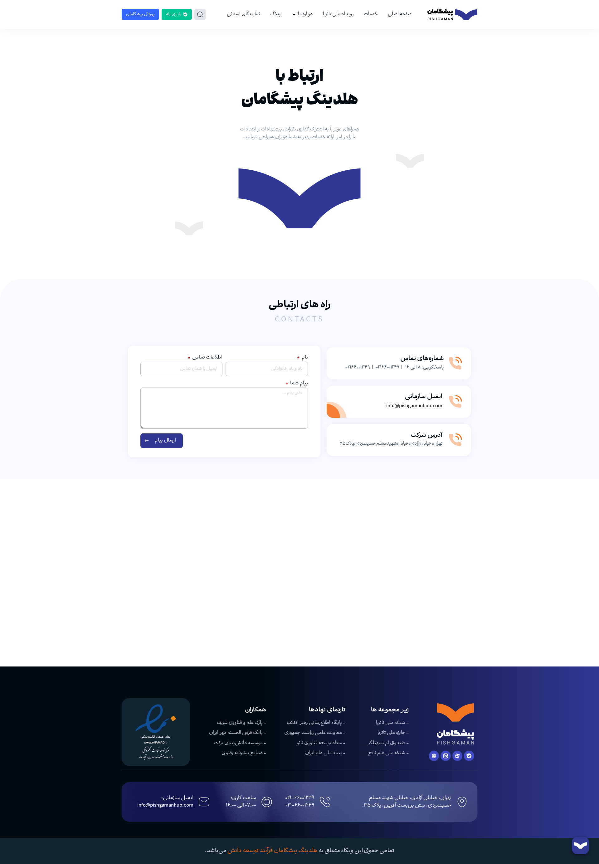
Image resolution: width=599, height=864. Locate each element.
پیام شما (298, 384)
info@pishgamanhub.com (414, 406)
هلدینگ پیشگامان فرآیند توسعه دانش (272, 851)
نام (304, 358)
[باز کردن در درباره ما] (294, 14)
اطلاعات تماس (206, 358)
